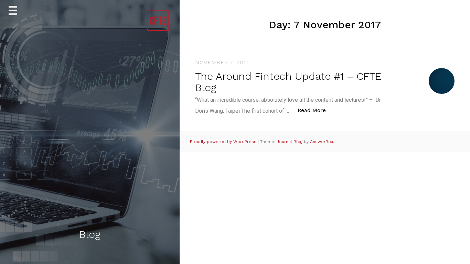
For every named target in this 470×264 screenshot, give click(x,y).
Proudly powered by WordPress (224, 141)
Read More (315, 110)
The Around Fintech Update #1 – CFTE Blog (288, 82)
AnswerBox (321, 141)
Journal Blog (290, 141)
